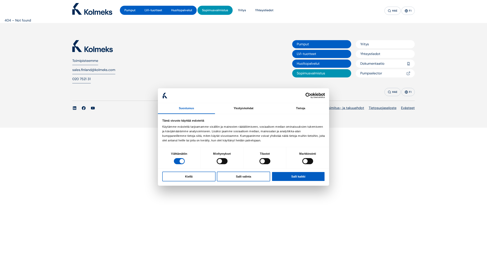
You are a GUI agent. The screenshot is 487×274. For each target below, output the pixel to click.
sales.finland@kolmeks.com (93, 70)
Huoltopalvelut (308, 63)
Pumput (303, 44)
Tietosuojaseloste (382, 108)
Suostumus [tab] (186, 108)
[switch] (222, 161)
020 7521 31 (81, 79)
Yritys (364, 44)
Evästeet (408, 108)
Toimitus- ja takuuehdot (345, 108)
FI (410, 10)
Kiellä (189, 176)
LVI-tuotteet (306, 54)
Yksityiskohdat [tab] (243, 108)
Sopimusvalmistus (311, 73)
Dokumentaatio (372, 63)
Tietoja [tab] (300, 108)
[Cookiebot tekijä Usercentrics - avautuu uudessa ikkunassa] (308, 95)
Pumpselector (371, 73)
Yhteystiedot (370, 54)
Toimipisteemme (85, 60)
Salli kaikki (298, 176)
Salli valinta (243, 176)
